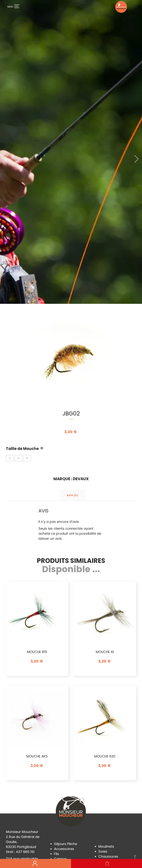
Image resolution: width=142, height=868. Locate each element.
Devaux (81, 478)
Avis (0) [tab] (72, 495)
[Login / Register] (35, 863)
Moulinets (106, 846)
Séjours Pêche (65, 843)
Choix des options (37, 673)
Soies (102, 851)
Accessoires (64, 848)
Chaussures (108, 856)
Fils (56, 853)
